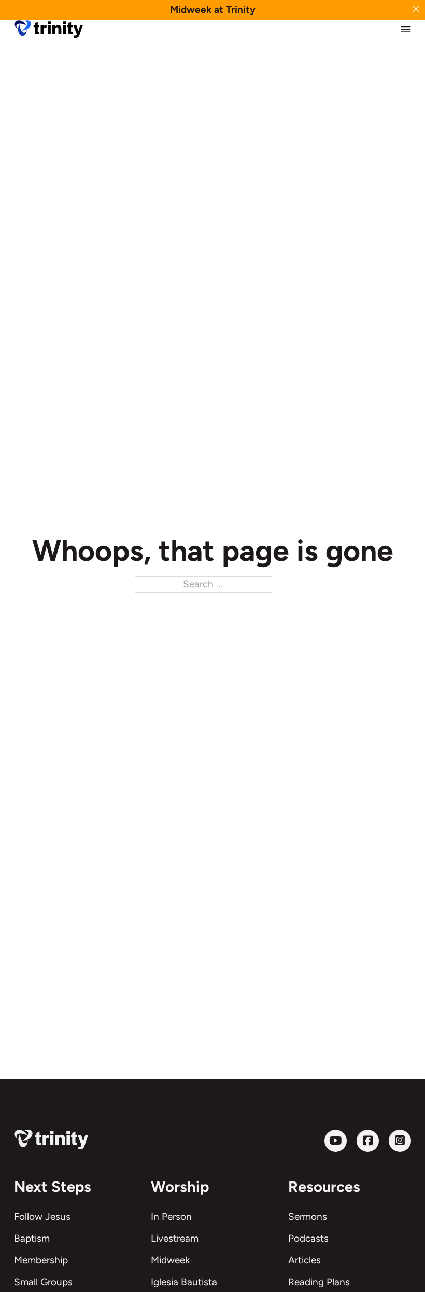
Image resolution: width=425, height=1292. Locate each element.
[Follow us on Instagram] (400, 1141)
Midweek (170, 1260)
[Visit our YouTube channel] (335, 1141)
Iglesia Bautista (184, 1282)
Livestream (175, 1238)
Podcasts (308, 1238)
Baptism (32, 1238)
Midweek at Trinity (213, 10)
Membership (41, 1260)
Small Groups (43, 1282)
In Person (171, 1216)
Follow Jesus (42, 1216)
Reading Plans (319, 1282)
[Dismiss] (416, 9)
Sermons (307, 1216)
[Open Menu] (406, 29)
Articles (304, 1260)
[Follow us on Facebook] (368, 1141)
